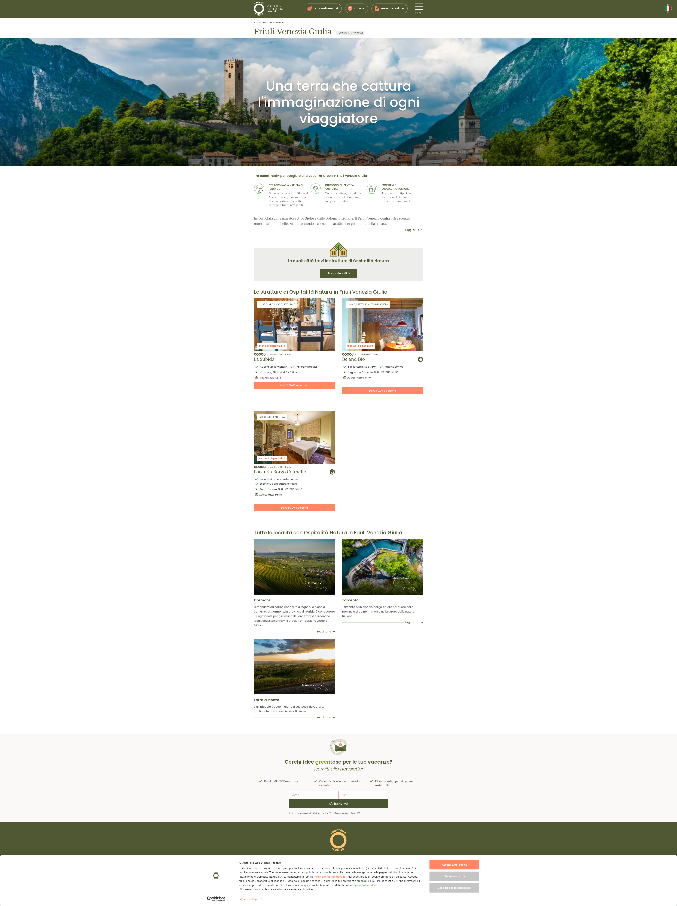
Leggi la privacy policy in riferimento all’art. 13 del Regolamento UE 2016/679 (324, 813)
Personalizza (452, 876)
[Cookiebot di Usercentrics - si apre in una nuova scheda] (216, 899)
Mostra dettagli (248, 899)
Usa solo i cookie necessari (454, 887)
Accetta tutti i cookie (454, 864)
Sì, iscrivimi (338, 804)
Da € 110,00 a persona (294, 507)
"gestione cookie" (365, 885)
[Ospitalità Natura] (268, 8)
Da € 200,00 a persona (294, 385)
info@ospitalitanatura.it (329, 876)
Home (257, 22)
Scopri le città (338, 273)
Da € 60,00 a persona (382, 390)
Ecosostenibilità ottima (279, 354)
